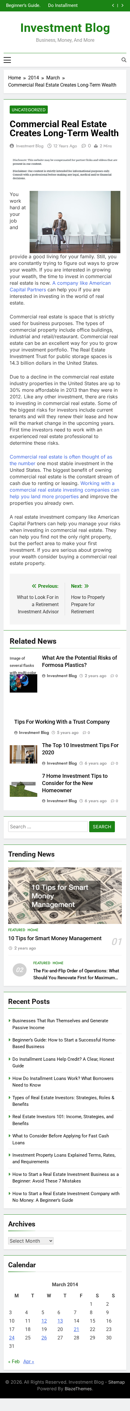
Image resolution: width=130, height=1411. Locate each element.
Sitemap (116, 1382)
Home (33, 930)
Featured (16, 930)
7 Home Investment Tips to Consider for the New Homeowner (75, 783)
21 (76, 1329)
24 (12, 1338)
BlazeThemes (78, 1388)
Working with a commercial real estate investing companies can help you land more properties (64, 489)
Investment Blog (65, 28)
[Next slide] (122, 5)
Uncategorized (29, 110)
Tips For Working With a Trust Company (62, 722)
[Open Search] (124, 59)
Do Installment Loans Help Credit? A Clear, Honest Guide (62, 5)
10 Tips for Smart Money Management (55, 938)
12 (44, 1321)
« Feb (14, 1361)
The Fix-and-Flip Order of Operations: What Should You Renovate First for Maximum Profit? (76, 977)
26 (44, 1338)
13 (60, 1321)
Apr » (28, 1361)
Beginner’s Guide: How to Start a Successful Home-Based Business (23, 5)
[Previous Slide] (113, 5)
